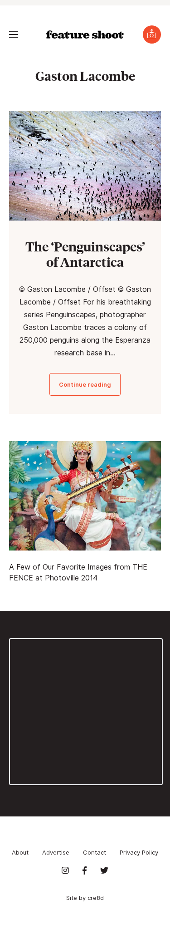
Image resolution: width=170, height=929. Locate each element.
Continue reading (85, 384)
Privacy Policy (139, 852)
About (20, 852)
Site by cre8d (85, 897)
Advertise (55, 852)
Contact (94, 852)
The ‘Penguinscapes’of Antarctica (85, 254)
